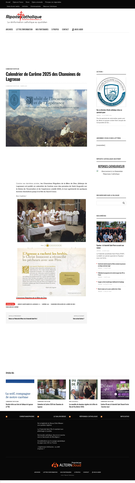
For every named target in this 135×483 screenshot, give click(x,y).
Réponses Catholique (88, 416)
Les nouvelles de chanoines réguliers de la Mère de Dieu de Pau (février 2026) (83, 405)
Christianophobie (35, 6)
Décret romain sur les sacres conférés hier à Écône (109, 289)
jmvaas (99, 115)
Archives (9, 29)
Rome (27, 2)
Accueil (8, 2)
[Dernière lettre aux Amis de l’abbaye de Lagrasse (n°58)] (20, 389)
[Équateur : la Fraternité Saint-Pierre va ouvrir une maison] (111, 231)
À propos (55, 29)
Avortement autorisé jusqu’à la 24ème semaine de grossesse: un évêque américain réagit (112, 265)
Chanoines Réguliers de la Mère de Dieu (31, 297)
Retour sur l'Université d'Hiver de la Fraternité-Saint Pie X (23, 318)
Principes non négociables (53, 2)
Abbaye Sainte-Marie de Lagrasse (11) (29, 304)
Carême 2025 (45, 304)
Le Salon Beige (59, 416)
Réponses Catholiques (50, 6)
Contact (65, 29)
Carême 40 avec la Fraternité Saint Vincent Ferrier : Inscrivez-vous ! (115, 405)
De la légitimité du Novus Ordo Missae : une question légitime (50, 424)
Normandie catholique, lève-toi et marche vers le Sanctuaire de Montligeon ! (51, 436)
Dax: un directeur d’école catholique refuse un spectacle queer (109, 111)
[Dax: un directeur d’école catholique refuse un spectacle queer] (111, 92)
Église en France (18, 2)
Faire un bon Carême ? (78, 318)
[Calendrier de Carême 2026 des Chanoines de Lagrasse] (51, 389)
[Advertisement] (67, 48)
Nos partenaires (42, 29)
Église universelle (37, 2)
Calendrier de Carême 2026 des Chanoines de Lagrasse (50, 405)
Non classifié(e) (73, 401)
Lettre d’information (24, 29)
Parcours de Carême (12, 307)
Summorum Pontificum (12, 68)
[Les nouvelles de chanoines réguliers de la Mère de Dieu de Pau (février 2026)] (83, 389)
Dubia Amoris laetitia (13, 6)
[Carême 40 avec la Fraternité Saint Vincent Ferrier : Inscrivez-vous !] (115, 389)
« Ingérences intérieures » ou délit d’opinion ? (48, 448)
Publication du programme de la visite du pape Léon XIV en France (111, 274)
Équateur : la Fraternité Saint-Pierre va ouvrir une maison (110, 246)
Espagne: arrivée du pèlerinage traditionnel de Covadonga (111, 282)
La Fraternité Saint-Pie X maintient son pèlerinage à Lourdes (50, 430)
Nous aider (78, 29)
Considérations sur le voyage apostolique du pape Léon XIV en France (51, 442)
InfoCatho (25, 6)
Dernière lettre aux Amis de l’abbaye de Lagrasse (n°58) (19, 405)
